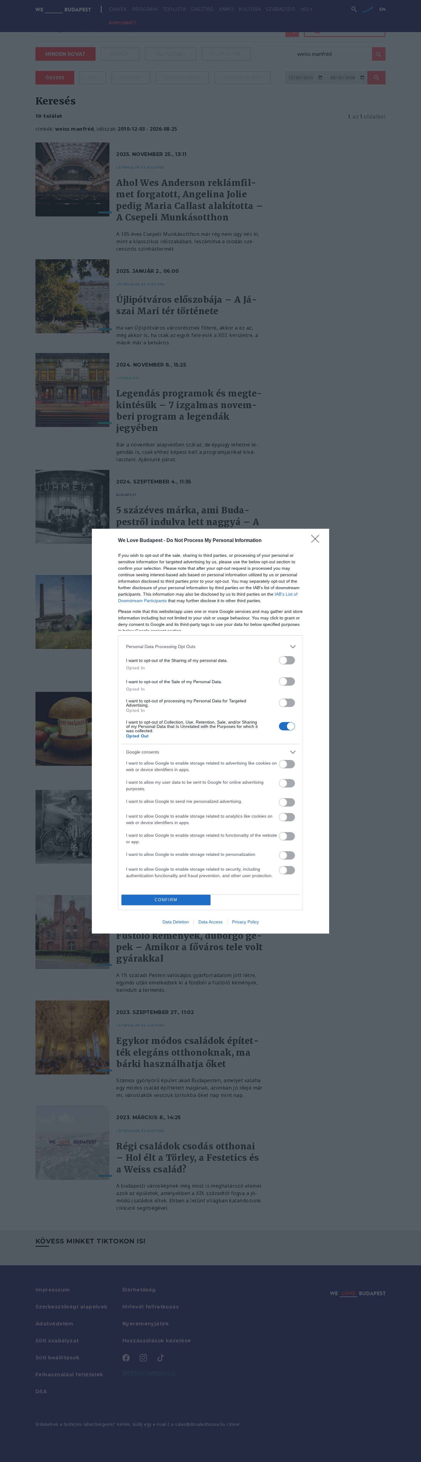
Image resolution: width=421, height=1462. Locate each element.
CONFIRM (166, 899)
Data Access (210, 921)
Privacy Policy (245, 921)
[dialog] (210, 731)
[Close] (317, 541)
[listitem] (210, 646)
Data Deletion (175, 921)
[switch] (287, 660)
